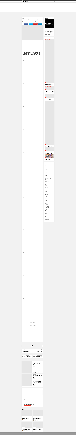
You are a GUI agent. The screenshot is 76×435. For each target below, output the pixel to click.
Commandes (46, 225)
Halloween (46, 231)
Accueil (29, 1)
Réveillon (46, 253)
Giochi (45, 230)
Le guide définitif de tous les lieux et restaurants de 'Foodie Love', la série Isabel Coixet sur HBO (49, 193)
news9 (45, 242)
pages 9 (46, 249)
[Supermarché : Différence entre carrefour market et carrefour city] (49, 123)
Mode (33, 1)
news (45, 240)
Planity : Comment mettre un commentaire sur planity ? (48, 99)
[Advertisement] (38, 8)
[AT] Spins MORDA (47, 205)
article (45, 211)
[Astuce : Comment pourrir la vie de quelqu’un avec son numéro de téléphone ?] (49, 61)
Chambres (46, 224)
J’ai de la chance (23, 0)
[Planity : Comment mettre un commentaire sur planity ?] (49, 96)
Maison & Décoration (37, 1)
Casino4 (46, 221)
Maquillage (46, 236)
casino (45, 217)
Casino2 (46, 220)
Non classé (46, 243)
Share (23, 60)
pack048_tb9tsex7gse (47, 247)
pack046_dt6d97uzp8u (47, 245)
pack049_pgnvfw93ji (47, 248)
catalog (46, 223)
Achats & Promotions (47, 208)
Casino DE (27, 355)
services (46, 255)
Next (75, 2)
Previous (0, 2)
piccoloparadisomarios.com (47, 250)
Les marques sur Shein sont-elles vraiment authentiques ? (49, 200)
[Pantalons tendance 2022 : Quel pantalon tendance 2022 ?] (27, 383)
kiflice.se (46, 233)
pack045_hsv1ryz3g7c (47, 244)
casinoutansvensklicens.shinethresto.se (49, 222)
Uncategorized (46, 259)
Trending (54, 1)
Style (45, 258)
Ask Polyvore (46, 214)
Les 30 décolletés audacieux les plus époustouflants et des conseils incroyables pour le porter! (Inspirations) (49, 91)
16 (45, 206)
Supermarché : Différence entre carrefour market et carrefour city (49, 146)
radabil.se (46, 252)
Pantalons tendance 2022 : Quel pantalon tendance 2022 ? (37, 382)
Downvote (37, 346)
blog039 (46, 215)
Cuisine (46, 226)
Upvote (26, 346)
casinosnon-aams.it (39, 355)
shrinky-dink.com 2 (47, 256)
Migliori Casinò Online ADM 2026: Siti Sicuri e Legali (37, 356)
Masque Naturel (46, 237)
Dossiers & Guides (47, 227)
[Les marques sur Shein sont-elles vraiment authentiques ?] (49, 197)
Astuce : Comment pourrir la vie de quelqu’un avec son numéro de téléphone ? (49, 85)
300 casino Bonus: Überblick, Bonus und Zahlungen (26, 356)
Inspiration (44, 1)
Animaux (41, 1)
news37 (46, 241)
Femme (31, 1)
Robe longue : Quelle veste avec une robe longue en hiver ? (37, 427)
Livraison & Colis (46, 234)
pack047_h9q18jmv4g (47, 246)
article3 (46, 212)
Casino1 (46, 219)
